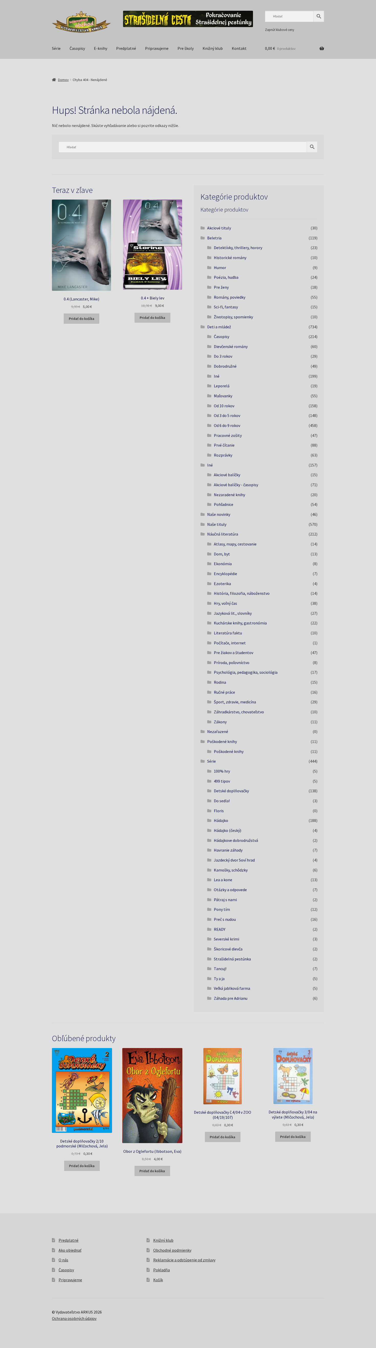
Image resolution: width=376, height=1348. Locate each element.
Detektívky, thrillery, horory (238, 247)
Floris (219, 810)
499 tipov (222, 781)
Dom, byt (222, 553)
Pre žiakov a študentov (233, 652)
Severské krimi (226, 939)
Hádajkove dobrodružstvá (236, 840)
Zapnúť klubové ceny (279, 30)
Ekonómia (223, 563)
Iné (216, 376)
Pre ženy (221, 287)
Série (56, 48)
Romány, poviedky (229, 297)
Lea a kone (223, 879)
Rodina (220, 682)
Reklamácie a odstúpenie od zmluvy (184, 1259)
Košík (158, 1279)
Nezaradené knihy (229, 494)
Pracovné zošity (228, 435)
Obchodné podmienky (172, 1250)
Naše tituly (216, 524)
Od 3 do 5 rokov (227, 415)
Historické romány (230, 257)
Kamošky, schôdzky (231, 870)
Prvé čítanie (224, 445)
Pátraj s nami (225, 899)
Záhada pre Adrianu (230, 998)
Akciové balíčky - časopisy (236, 484)
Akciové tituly (219, 227)
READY (219, 929)
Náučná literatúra (222, 534)
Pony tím (222, 909)
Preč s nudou (225, 919)
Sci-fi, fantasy (226, 306)
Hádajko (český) (227, 830)
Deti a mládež (219, 326)
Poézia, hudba (226, 277)
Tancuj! (220, 968)
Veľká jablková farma (232, 988)
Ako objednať (70, 1250)
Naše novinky (218, 514)
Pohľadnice (223, 504)
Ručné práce (224, 692)
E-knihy (100, 48)
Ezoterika (222, 583)
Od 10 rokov (224, 405)
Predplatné (126, 48)
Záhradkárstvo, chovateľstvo (239, 711)
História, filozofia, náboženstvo (242, 593)
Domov (63, 79)
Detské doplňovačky (231, 790)
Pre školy (186, 48)
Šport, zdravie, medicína (235, 701)
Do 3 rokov (223, 356)
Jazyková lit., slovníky (233, 613)
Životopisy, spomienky (233, 316)
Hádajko (221, 820)
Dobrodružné (225, 366)
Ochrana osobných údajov (74, 1318)
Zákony (220, 721)
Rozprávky (223, 455)
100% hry (222, 771)
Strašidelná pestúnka (232, 958)
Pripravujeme (157, 48)
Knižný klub (213, 48)
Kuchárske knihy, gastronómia (240, 622)
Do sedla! (222, 800)
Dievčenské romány (231, 346)
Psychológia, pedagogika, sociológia (246, 672)
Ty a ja (219, 978)
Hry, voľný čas (225, 603)
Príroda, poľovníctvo (231, 662)
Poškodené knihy (222, 741)
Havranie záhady (228, 850)
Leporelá (221, 385)
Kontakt (239, 48)
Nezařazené (217, 731)
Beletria (214, 237)
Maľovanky (223, 395)
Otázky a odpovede (230, 889)
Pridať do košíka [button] (81, 318)
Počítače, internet (230, 642)
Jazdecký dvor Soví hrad (234, 860)
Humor (220, 267)
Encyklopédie (225, 573)
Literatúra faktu (228, 632)
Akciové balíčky (227, 474)
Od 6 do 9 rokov (227, 425)
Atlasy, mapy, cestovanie (235, 544)
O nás (63, 1259)
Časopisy (77, 48)
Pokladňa (161, 1269)
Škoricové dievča (228, 948)
